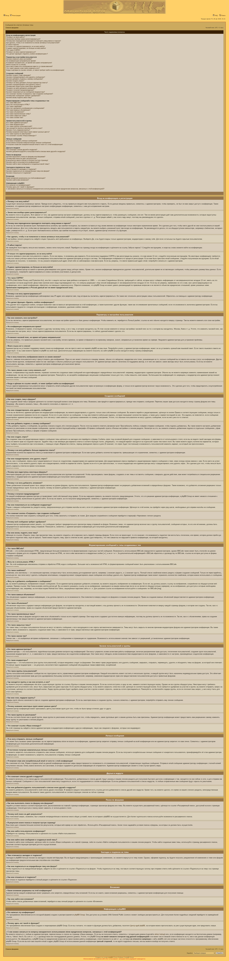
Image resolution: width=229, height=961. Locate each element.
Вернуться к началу (12, 208)
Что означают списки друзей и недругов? (21, 150)
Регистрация (16, 15)
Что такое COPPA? (13, 50)
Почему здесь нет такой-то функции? (20, 187)
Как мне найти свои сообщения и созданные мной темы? (27, 164)
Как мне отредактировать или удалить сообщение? (25, 77)
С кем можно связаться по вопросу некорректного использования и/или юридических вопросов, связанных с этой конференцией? (55, 189)
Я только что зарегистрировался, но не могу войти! (25, 46)
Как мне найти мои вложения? (17, 180)
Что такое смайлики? (14, 106)
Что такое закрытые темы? (16, 116)
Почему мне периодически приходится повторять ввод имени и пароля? (33, 41)
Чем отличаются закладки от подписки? (21, 169)
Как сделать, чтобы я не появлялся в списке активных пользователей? (33, 43)
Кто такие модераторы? (15, 124)
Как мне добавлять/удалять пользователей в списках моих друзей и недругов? (35, 151)
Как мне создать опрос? (15, 81)
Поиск (223, 15)
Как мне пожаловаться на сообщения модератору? (25, 92)
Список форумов (12, 27)
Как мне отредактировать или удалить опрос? (23, 84)
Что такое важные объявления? (18, 110)
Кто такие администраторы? (17, 123)
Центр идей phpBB (137, 926)
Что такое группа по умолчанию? (18, 134)
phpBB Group (79, 915)
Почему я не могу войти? (15, 37)
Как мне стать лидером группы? (18, 130)
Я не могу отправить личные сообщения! (21, 141)
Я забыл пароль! (12, 45)
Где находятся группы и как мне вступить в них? (24, 128)
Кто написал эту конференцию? (18, 185)
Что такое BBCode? (13, 103)
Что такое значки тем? (14, 117)
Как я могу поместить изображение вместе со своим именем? (29, 66)
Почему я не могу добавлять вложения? (21, 88)
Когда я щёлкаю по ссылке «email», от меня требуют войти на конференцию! (35, 70)
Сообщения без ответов (13, 25)
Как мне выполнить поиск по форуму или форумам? (25, 157)
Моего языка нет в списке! (16, 64)
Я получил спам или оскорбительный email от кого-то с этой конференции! (34, 144)
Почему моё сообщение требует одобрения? (23, 96)
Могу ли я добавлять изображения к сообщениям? (25, 108)
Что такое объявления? (15, 112)
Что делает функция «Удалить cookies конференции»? (27, 54)
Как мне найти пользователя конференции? (23, 162)
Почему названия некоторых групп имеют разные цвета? (28, 132)
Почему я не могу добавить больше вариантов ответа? (27, 83)
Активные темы (28, 25)
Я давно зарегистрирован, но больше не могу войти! (26, 48)
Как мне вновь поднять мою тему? (19, 97)
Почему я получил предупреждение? (20, 90)
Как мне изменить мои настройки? (19, 59)
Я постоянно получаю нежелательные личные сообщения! (28, 143)
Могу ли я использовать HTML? (18, 104)
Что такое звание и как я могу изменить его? (23, 68)
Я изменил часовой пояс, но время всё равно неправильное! (29, 63)
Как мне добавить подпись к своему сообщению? (24, 79)
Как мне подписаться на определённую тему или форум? (28, 171)
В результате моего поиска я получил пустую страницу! (27, 160)
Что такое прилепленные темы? (18, 114)
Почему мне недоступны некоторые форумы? (23, 86)
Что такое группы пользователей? (19, 126)
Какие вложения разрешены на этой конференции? (25, 178)
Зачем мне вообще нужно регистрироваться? (23, 39)
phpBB (110, 957)
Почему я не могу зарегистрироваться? (21, 52)
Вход (7, 15)
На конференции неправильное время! (21, 61)
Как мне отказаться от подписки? (18, 173)
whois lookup (160, 934)
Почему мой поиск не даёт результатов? (21, 158)
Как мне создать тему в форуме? (18, 75)
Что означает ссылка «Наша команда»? (21, 136)
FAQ (216, 15)
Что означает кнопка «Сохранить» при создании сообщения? (29, 94)
